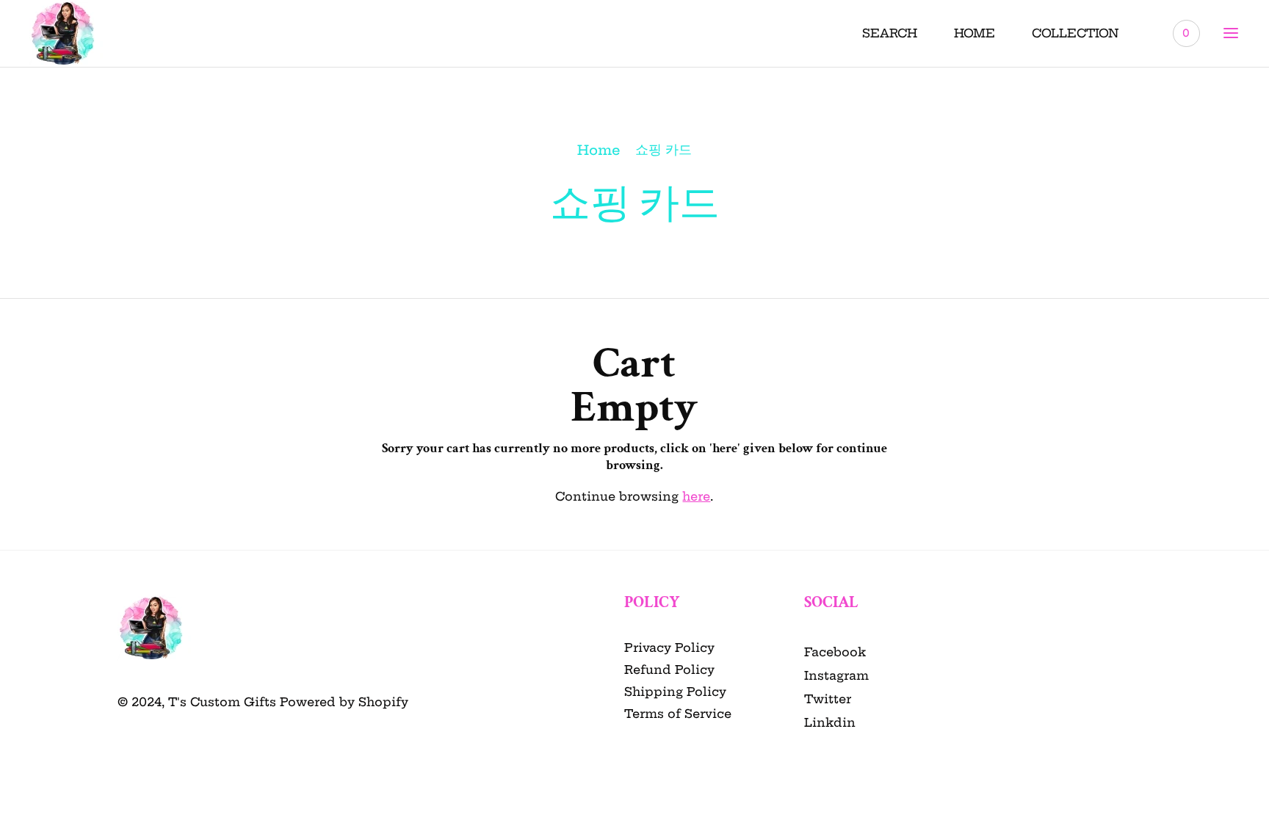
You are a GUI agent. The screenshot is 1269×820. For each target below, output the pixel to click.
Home (599, 150)
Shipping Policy (675, 691)
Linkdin (830, 722)
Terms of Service (677, 713)
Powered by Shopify (344, 701)
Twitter (827, 699)
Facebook (835, 652)
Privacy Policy (669, 647)
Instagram (836, 675)
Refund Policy (669, 669)
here (696, 496)
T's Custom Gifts (222, 701)
